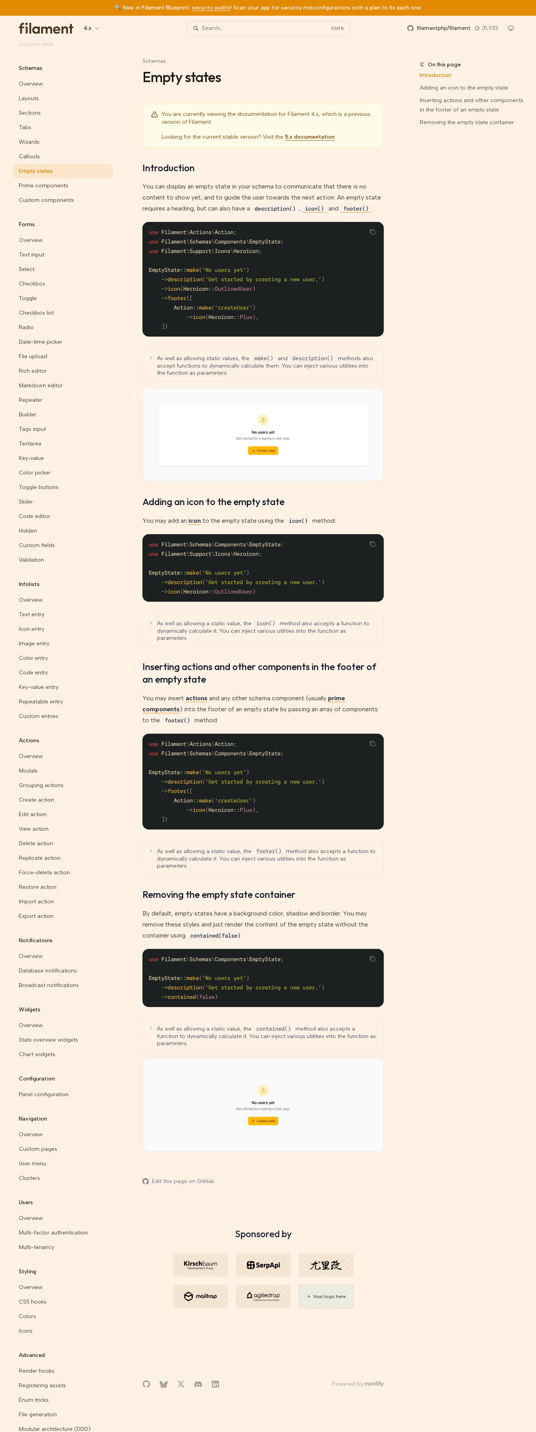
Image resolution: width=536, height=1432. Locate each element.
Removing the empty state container (467, 122)
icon (194, 520)
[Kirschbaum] (200, 1265)
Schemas (154, 61)
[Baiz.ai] (326, 1265)
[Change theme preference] (511, 28)
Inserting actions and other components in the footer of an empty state (471, 105)
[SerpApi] (263, 1265)
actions (197, 698)
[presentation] (69, 736)
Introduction (435, 75)
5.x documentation (310, 137)
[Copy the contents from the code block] (372, 232)
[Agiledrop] (263, 1296)
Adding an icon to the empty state (464, 87)
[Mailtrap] (200, 1296)
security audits (211, 7)
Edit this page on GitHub (183, 1181)
